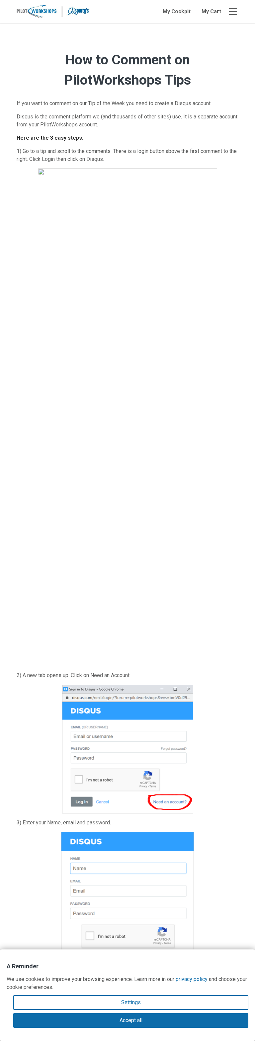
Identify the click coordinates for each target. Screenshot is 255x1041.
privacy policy (192, 979)
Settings (131, 1002)
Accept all (131, 1020)
